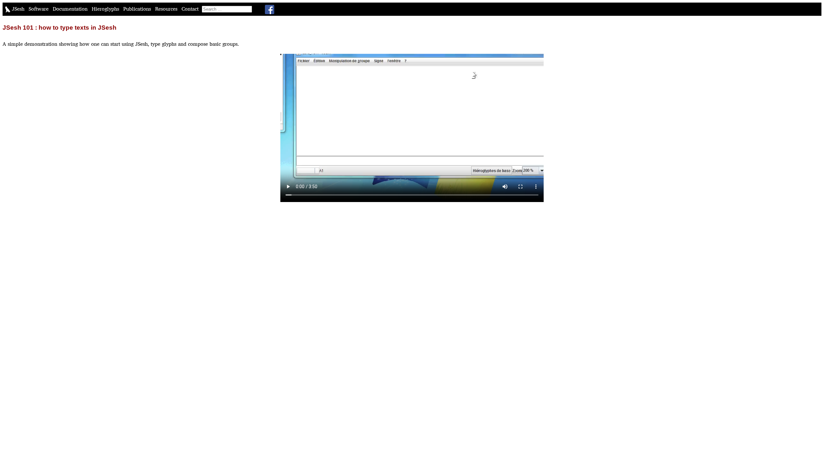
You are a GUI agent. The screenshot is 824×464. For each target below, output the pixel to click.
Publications (138, 9)
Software (39, 9)
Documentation (71, 9)
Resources (167, 9)
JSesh (18, 9)
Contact (191, 9)
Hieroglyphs (106, 9)
